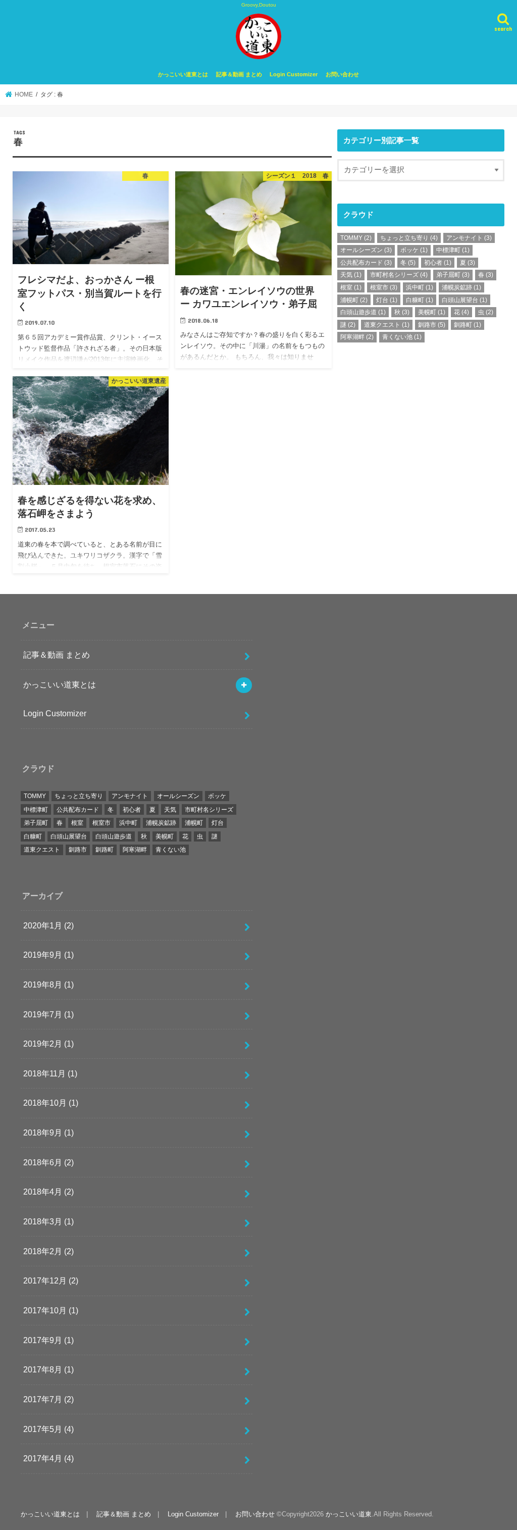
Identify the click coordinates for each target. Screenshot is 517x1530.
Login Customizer (294, 74)
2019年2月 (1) (48, 1043)
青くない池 (402, 336)
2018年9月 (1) (48, 1132)
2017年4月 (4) (48, 1458)
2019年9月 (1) (48, 954)
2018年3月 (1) (48, 1221)
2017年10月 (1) (50, 1310)
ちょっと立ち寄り (409, 237)
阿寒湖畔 (357, 336)
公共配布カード (366, 262)
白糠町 (419, 300)
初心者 (437, 262)
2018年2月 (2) (48, 1251)
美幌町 (431, 312)
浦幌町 (354, 300)
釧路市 (431, 324)
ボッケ (414, 250)
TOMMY (356, 237)
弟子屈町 (453, 274)
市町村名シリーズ (399, 274)
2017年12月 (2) (50, 1280)
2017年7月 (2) (48, 1399)
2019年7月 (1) (48, 1014)
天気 (350, 274)
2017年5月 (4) (48, 1429)
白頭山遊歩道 (363, 312)
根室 (350, 287)
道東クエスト (386, 324)
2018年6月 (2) (48, 1162)
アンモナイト (469, 237)
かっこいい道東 (349, 1514)
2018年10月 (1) (50, 1102)
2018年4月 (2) (48, 1191)
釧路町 (467, 324)
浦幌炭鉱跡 (461, 287)
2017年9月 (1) (48, 1340)
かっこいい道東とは (183, 74)
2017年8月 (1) (48, 1369)
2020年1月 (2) (48, 925)
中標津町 (453, 250)
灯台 (386, 300)
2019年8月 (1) (48, 984)
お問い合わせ (342, 74)
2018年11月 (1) (50, 1073)
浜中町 (419, 287)
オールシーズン (366, 250)
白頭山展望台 (464, 300)
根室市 (383, 287)
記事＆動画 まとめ (239, 74)
